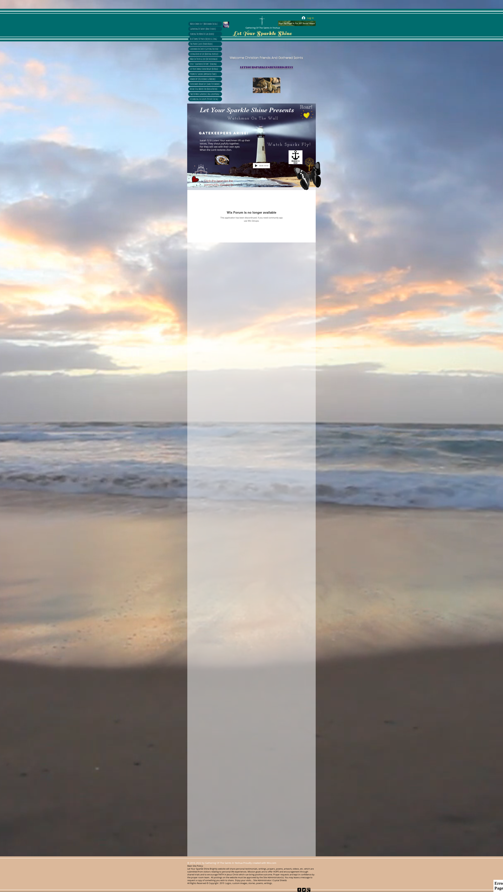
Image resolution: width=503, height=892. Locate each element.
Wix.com (272, 862)
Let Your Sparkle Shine (262, 33)
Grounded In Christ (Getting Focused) (204, 48)
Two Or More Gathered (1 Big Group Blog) (204, 94)
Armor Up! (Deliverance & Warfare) (202, 79)
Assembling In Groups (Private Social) (204, 99)
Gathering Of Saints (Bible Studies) (203, 28)
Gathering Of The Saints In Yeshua (262, 27)
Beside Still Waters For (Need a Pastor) (203, 89)
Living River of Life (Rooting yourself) (204, 54)
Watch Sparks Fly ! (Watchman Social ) (204, 23)
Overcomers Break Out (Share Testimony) (205, 84)
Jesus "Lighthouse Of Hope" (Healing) (203, 64)
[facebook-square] (299, 890)
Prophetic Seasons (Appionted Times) (203, 74)
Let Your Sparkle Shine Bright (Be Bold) (204, 69)
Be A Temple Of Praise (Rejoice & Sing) (203, 38)
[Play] (256, 165)
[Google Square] (308, 890)
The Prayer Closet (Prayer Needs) (201, 43)
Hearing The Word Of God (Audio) (202, 34)
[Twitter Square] (304, 890)
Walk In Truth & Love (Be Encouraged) (203, 59)
